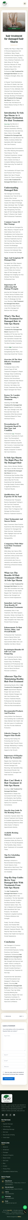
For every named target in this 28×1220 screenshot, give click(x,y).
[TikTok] (10, 1114)
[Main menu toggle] (24, 3)
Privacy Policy (5, 1212)
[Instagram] (6, 1114)
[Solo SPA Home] (14, 1098)
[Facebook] (2, 1114)
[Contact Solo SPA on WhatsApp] (25, 1207)
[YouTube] (14, 1114)
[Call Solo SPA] (25, 1212)
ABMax (19, 1216)
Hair (10, 347)
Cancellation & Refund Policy (18, 1212)
